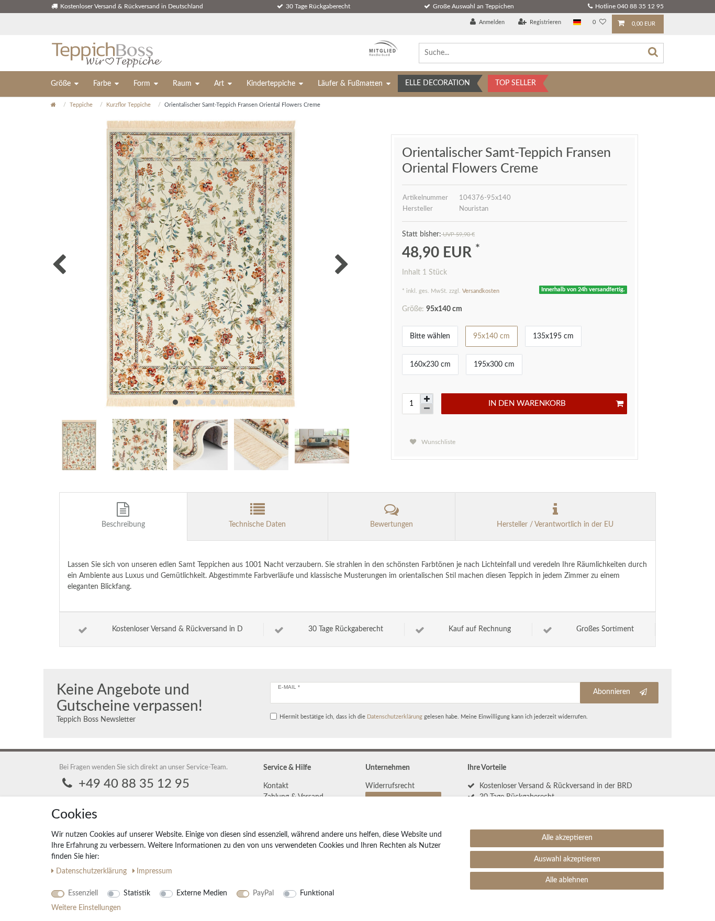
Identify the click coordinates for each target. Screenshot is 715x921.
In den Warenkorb (527, 403)
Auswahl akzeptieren (567, 859)
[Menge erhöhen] (426, 399)
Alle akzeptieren (567, 838)
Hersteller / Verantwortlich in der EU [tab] (555, 524)
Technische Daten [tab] (257, 524)
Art (219, 83)
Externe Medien (201, 893)
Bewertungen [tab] (391, 524)
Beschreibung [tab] (123, 524)
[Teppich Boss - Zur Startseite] (106, 53)
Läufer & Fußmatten (350, 83)
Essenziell (83, 893)
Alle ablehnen (566, 880)
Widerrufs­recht (390, 786)
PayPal (263, 893)
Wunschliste (437, 442)
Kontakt (275, 786)
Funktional (317, 893)
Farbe (102, 83)
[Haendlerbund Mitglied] (380, 48)
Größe (61, 83)
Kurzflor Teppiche (128, 105)
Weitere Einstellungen (86, 908)
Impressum (154, 871)
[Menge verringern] (426, 409)
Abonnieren (611, 692)
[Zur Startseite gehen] (53, 105)
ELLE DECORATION (437, 83)
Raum (182, 83)
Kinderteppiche (271, 83)
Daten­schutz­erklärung (92, 871)
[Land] (577, 23)
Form (141, 83)
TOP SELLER (515, 83)
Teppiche (81, 105)
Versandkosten (480, 291)
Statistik (137, 893)
